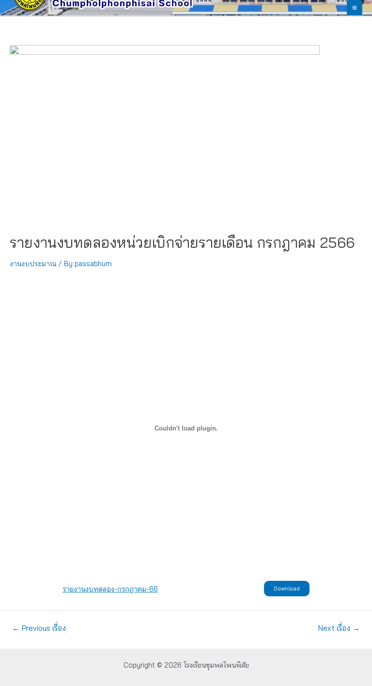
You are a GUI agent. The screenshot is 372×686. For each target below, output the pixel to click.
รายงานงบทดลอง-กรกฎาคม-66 (110, 588)
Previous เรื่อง (39, 628)
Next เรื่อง (339, 628)
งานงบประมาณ (33, 263)
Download (287, 588)
